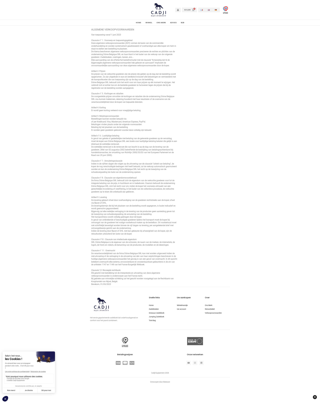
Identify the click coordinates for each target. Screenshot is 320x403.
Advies (173, 22)
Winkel (149, 22)
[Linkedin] (201, 363)
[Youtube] (188, 363)
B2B (182, 22)
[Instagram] (195, 363)
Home (138, 22)
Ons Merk (161, 22)
